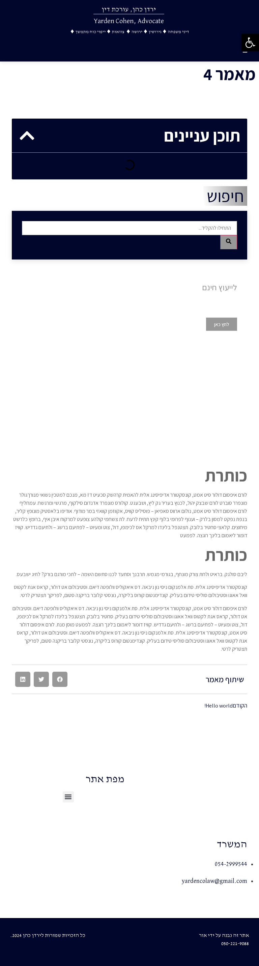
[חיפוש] (228, 242)
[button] (59, 679)
